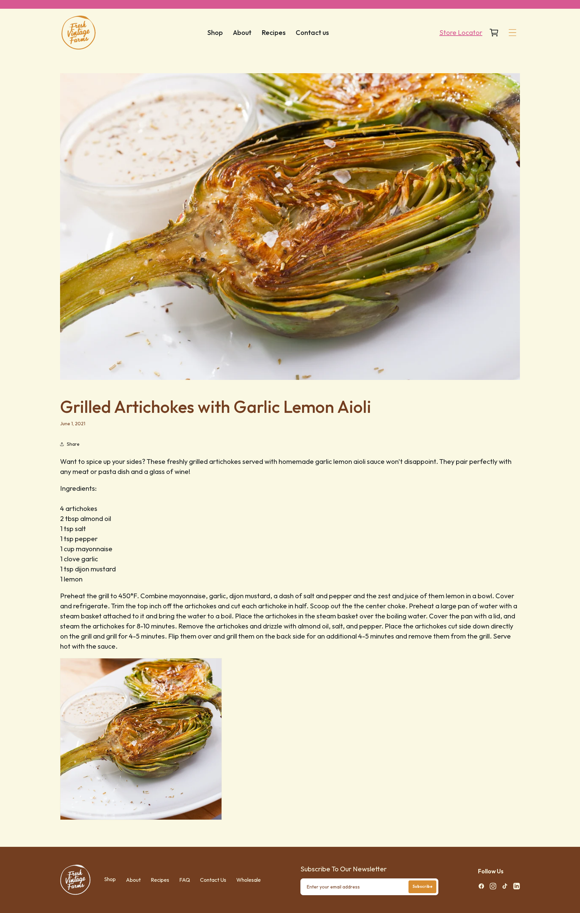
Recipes (160, 879)
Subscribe (423, 886)
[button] (512, 32)
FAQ (184, 879)
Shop (110, 879)
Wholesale (248, 879)
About (133, 879)
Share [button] (73, 444)
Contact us (213, 879)
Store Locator (460, 32)
